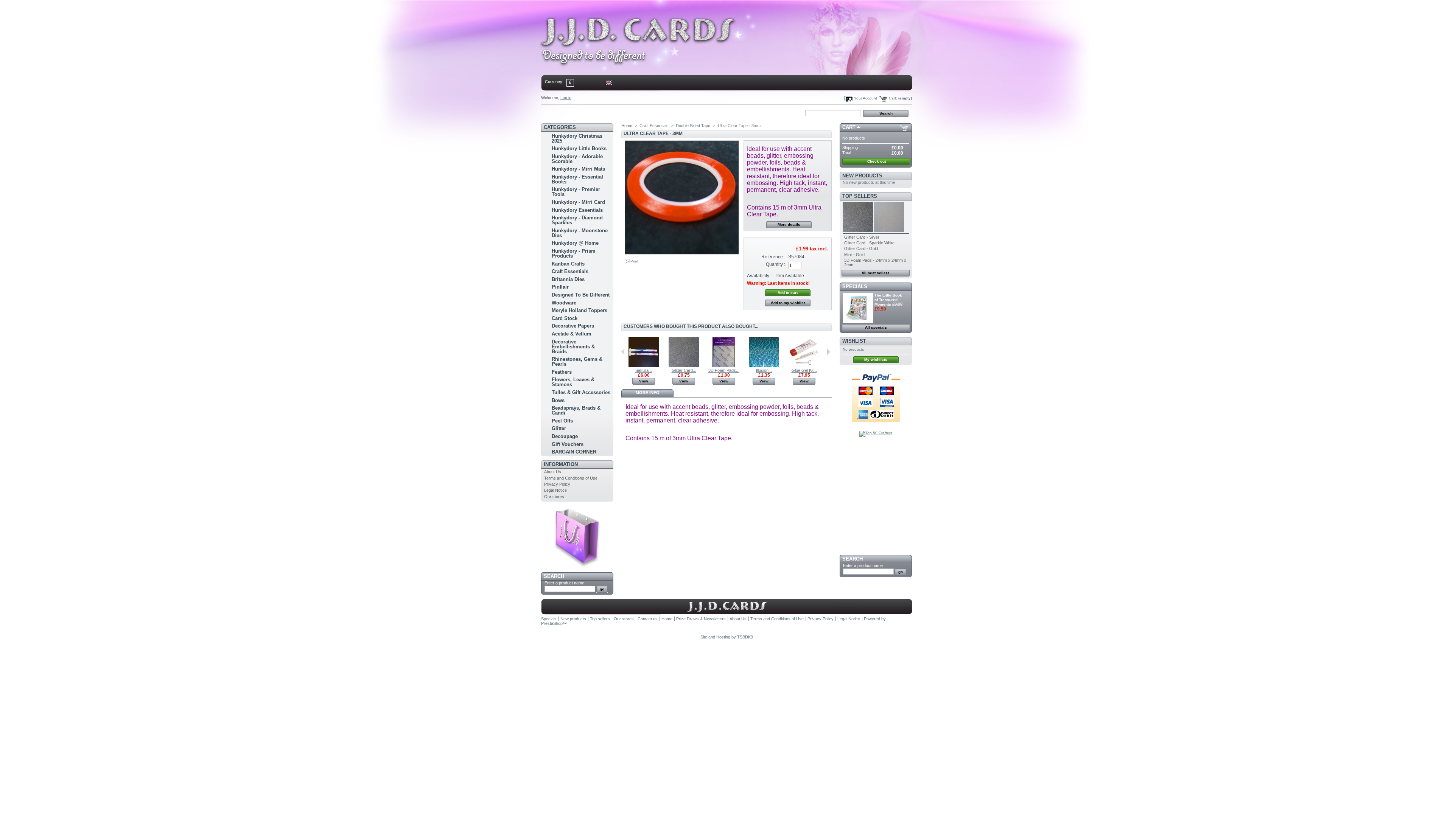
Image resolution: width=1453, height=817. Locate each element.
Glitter (559, 428)
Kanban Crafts (568, 264)
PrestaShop (552, 623)
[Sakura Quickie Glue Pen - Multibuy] (643, 365)
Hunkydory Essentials (577, 210)
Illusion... (764, 370)
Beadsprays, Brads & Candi (576, 410)
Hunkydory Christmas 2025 (577, 138)
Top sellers (859, 196)
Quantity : (775, 264)
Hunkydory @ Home (575, 243)
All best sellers (876, 273)
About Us (552, 471)
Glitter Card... (684, 370)
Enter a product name (564, 583)
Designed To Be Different (581, 295)
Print (634, 261)
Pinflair (560, 287)
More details (789, 224)
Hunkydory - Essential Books (577, 179)
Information (561, 464)
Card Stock (564, 318)
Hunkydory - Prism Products (574, 253)
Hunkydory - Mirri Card (578, 202)
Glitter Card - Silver (861, 237)
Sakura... (643, 370)
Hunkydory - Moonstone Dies (580, 233)
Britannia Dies (568, 279)
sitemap (603, 112)
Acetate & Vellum (571, 334)
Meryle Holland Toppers (579, 310)
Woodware (564, 303)
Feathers (562, 372)
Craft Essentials (570, 271)
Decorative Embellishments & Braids (573, 346)
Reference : (773, 256)
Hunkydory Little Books (579, 148)
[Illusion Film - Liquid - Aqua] (764, 365)
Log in (565, 97)
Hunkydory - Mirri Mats (578, 169)
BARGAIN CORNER (574, 452)
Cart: (893, 98)
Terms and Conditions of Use (570, 478)
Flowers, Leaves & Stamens (573, 382)
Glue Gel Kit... (804, 370)
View (643, 381)
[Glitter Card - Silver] (684, 365)
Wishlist (854, 341)
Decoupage (565, 436)
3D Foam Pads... (723, 370)
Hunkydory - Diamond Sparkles (577, 220)
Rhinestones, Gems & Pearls (577, 361)
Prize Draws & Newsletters (701, 619)
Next (828, 351)
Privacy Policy (557, 484)
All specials (876, 327)
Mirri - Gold (854, 254)
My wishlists (875, 359)
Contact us (648, 619)
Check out (876, 161)
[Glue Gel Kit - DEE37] (804, 365)
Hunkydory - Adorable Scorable (577, 159)
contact (578, 112)
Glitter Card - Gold (861, 248)
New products (862, 176)
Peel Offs (562, 421)
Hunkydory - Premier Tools (576, 191)
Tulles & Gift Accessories (581, 392)
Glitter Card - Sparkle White (869, 243)
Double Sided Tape (693, 125)
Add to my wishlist (788, 303)
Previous (623, 351)
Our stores (554, 496)
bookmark (628, 112)
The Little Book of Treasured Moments (888, 299)
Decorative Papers (573, 326)
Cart (849, 127)
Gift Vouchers (567, 444)
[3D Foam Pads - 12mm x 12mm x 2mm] (724, 365)
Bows (558, 400)
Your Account (865, 98)
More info (648, 392)
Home (553, 112)
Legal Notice (555, 490)
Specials (854, 286)
